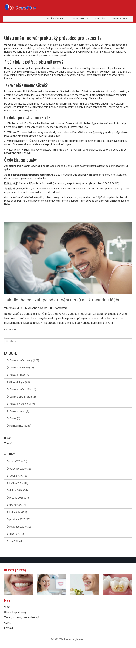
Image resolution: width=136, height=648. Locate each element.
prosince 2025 (19, 519)
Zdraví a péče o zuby (24, 360)
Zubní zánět (100, 19)
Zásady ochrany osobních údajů (21, 617)
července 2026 (20, 468)
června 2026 (18, 475)
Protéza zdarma (78, 19)
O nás (7, 606)
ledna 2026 (18, 512)
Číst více (9, 329)
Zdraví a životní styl (22, 396)
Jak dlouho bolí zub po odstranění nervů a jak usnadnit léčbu (62, 300)
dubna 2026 (18, 490)
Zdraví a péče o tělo (22, 389)
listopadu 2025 (20, 526)
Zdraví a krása (19, 374)
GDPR (7, 622)
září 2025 (16, 541)
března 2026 (19, 497)
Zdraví (14, 418)
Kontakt (8, 628)
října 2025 (17, 533)
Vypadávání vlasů (54, 19)
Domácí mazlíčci (20, 425)
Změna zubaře (120, 19)
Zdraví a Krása (19, 411)
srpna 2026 (18, 461)
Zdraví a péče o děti (22, 403)
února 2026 (18, 504)
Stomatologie (19, 382)
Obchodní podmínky (15, 612)
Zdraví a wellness (21, 367)
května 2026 (18, 483)
